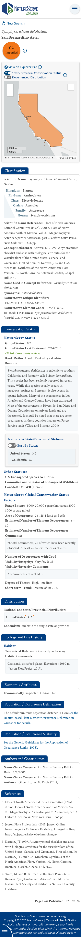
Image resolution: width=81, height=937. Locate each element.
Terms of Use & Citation (61, 920)
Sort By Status (27, 445)
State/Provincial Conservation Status (36, 73)
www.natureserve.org (52, 916)
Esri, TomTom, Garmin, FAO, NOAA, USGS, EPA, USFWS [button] (31, 157)
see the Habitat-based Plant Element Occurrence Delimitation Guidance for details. (41, 718)
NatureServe (35, 920)
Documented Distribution (29, 77)
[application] (40, 120)
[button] (10, 87)
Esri (74, 157)
